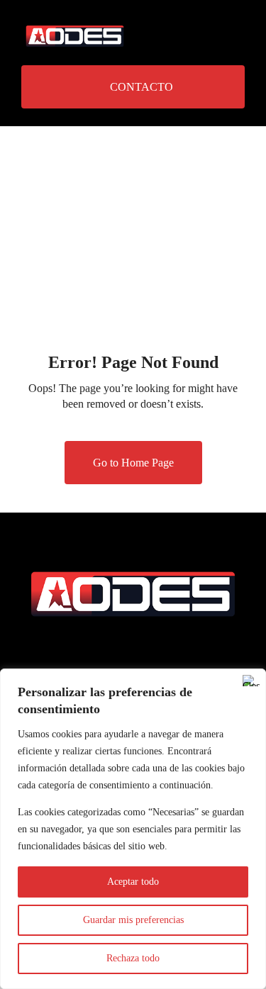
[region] (133, 829)
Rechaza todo (133, 958)
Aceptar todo (133, 881)
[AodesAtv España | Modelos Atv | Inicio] (74, 27)
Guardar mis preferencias (133, 920)
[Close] (251, 680)
